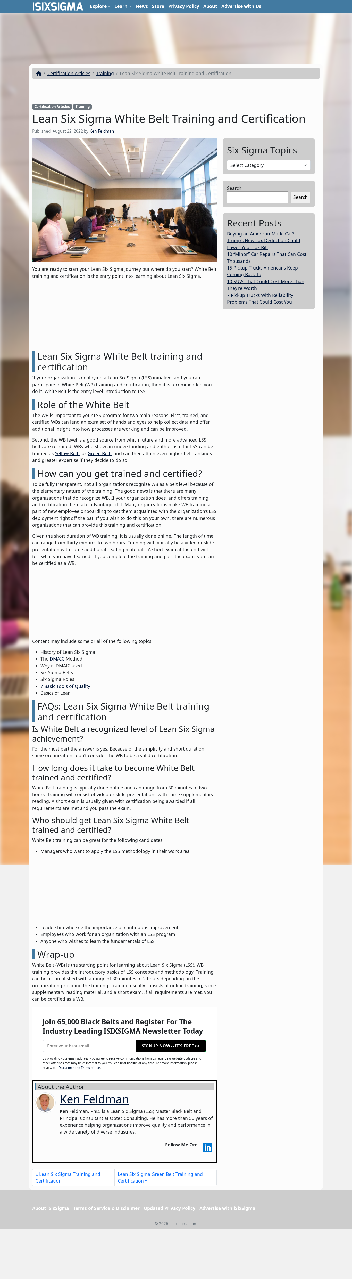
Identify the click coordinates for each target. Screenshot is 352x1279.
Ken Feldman (101, 131)
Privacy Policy (183, 6)
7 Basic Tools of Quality (65, 686)
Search (234, 188)
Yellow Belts (67, 453)
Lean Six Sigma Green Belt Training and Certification (160, 1177)
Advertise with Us (241, 6)
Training (105, 73)
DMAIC (57, 659)
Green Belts (100, 453)
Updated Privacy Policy (169, 1208)
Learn (121, 6)
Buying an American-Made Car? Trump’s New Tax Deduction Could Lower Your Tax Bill (263, 240)
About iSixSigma (50, 1208)
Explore (98, 6)
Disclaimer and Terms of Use (79, 1067)
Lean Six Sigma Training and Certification (68, 1177)
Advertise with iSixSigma (227, 1208)
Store (158, 6)
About (210, 6)
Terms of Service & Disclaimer (106, 1208)
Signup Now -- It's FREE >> (171, 1046)
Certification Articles (68, 73)
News (142, 6)
